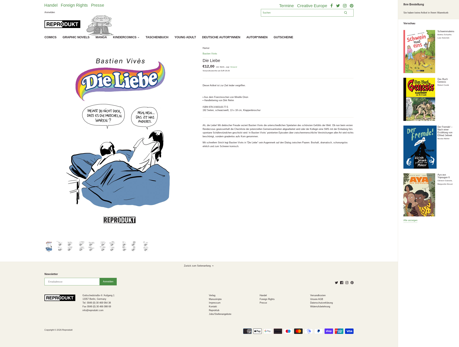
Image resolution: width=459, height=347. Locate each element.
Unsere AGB (316, 299)
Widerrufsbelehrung (320, 306)
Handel (51, 5)
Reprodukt (67, 330)
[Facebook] (341, 282)
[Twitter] (336, 282)
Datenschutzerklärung (321, 302)
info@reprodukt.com (92, 310)
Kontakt (213, 306)
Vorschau (409, 23)
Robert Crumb (443, 85)
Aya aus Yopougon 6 (443, 176)
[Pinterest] (352, 282)
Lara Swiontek (443, 38)
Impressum (215, 302)
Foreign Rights (74, 5)
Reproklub (214, 310)
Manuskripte (215, 299)
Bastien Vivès (210, 53)
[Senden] (345, 12)
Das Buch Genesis (442, 80)
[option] (48, 246)
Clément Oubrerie (444, 181)
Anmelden (49, 12)
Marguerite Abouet (445, 184)
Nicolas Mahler (443, 139)
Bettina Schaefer (444, 35)
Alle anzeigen (410, 220)
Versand (233, 67)
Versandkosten (318, 295)
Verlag (212, 295)
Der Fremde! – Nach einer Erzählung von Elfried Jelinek (444, 131)
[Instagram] (346, 282)
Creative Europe (312, 5)
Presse (97, 5)
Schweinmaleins (445, 31)
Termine (286, 5)
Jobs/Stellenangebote (220, 314)
